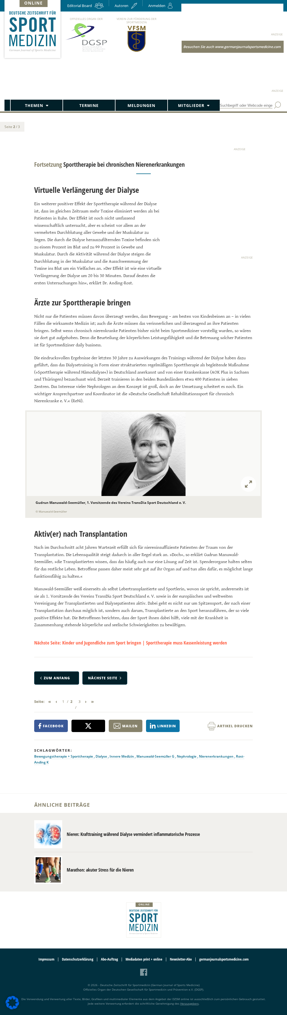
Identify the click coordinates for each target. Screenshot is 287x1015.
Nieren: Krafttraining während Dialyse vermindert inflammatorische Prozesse (133, 834)
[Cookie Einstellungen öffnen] (12, 1008)
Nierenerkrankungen (216, 756)
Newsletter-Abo (181, 959)
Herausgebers (189, 1003)
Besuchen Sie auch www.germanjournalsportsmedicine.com (232, 46)
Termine (89, 105)
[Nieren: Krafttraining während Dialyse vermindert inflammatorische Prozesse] (48, 834)
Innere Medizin (122, 756)
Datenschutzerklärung (77, 959)
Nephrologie (187, 756)
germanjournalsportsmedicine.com (224, 959)
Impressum (46, 959)
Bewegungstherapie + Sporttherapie (64, 756)
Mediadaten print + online (144, 959)
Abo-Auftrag (109, 959)
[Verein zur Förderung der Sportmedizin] (136, 51)
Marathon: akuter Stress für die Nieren (100, 870)
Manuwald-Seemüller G (155, 756)
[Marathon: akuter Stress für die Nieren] (48, 870)
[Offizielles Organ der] (86, 51)
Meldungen (141, 105)
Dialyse (102, 756)
